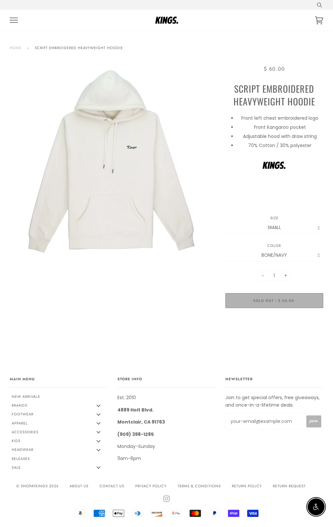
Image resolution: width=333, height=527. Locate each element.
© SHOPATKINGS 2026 (37, 486)
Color (274, 245)
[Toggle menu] (98, 405)
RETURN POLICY (247, 486)
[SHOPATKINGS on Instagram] (166, 500)
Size (274, 218)
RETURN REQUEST (289, 486)
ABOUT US (79, 486)
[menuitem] (59, 396)
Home (15, 47)
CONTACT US (112, 486)
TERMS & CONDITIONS (199, 486)
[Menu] (14, 20)
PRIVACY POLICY (150, 486)
